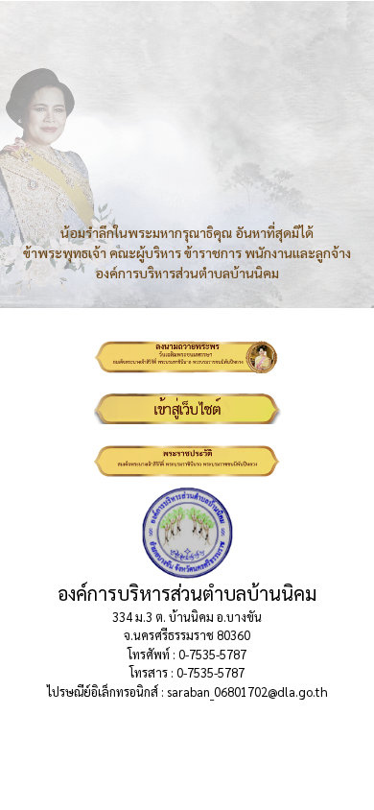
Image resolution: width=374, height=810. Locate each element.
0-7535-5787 (212, 654)
